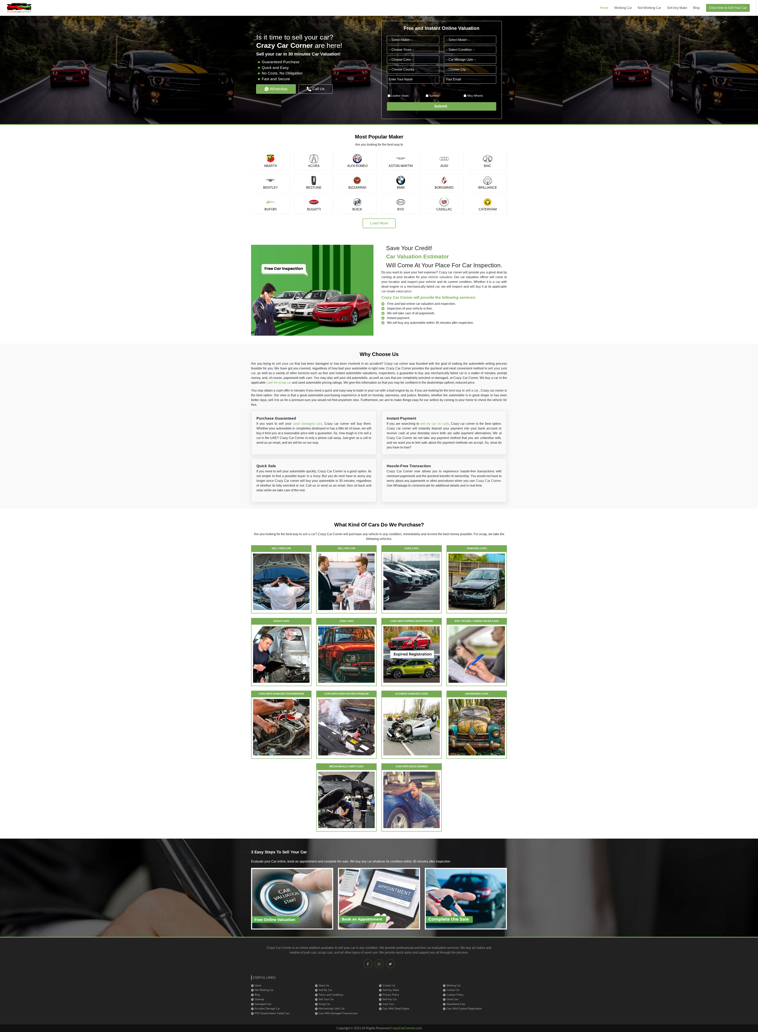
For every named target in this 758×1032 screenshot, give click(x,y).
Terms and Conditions (331, 994)
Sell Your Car (326, 999)
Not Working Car (649, 7)
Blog (696, 7)
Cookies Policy (455, 994)
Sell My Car (325, 990)
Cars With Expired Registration (464, 1008)
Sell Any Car (390, 999)
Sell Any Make (677, 7)
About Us (324, 985)
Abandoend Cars (456, 1004)
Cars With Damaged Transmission (338, 1013)
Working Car (623, 7)
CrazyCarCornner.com (406, 1028)
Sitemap (259, 999)
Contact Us (389, 985)
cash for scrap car (278, 382)
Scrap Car (324, 1004)
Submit (441, 106)
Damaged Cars (263, 1004)
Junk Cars (388, 1004)
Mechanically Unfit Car (331, 1008)
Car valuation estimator (417, 256)
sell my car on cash (434, 423)
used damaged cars (307, 423)
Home (604, 7)
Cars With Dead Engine (396, 1008)
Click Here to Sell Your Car (728, 7)
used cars (371, 952)
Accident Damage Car (267, 1008)
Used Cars (453, 999)
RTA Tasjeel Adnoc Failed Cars (272, 1013)
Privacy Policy (391, 994)
